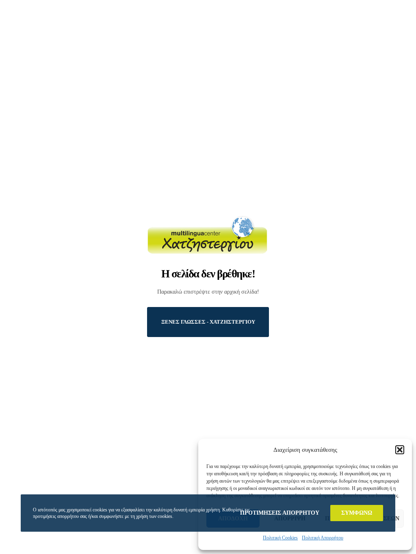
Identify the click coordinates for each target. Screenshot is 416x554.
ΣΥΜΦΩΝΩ (356, 513)
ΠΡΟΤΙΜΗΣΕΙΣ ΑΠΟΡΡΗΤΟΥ (279, 513)
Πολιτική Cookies (280, 538)
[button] (400, 450)
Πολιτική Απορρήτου (322, 538)
